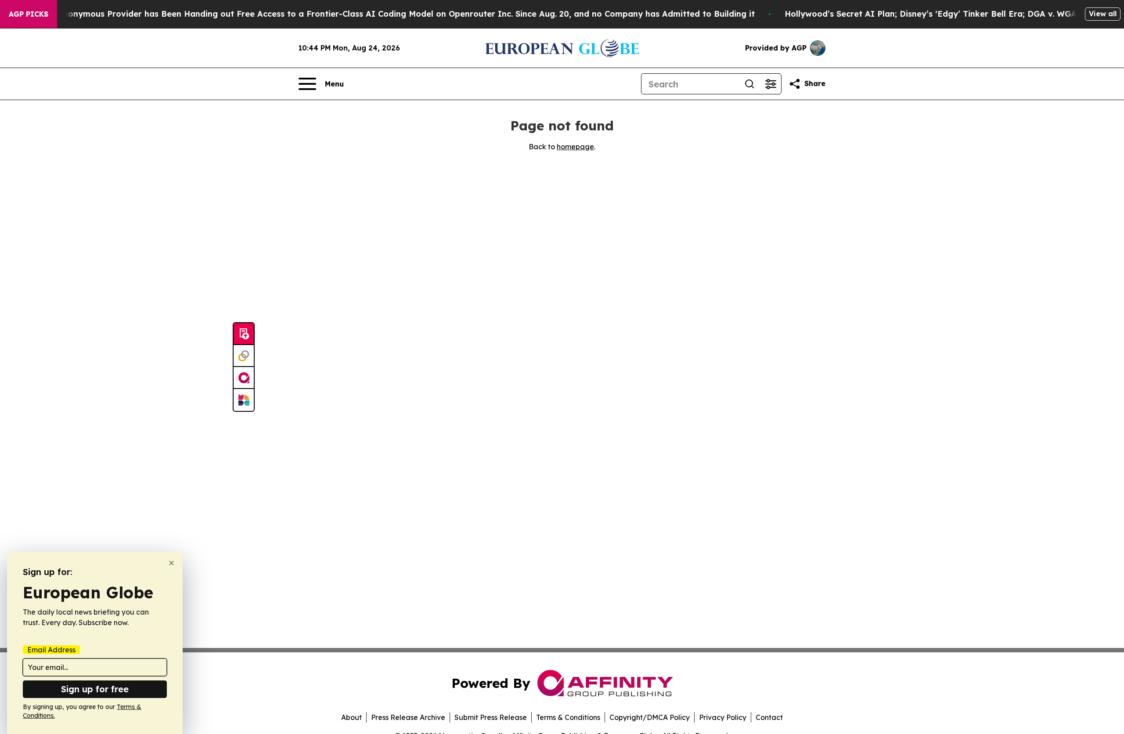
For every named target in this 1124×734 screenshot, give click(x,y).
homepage (575, 146)
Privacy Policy (722, 717)
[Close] (171, 563)
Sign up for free (95, 689)
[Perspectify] (244, 356)
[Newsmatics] (244, 400)
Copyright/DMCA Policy (649, 717)
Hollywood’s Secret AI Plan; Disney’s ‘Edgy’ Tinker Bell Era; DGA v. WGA (931, 14)
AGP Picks (28, 14)
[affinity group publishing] (244, 378)
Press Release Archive (408, 717)
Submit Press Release (490, 717)
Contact (769, 717)
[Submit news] (244, 334)
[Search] (749, 84)
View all (1103, 13)
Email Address (51, 649)
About (351, 717)
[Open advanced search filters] (770, 84)
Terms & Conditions (568, 717)
